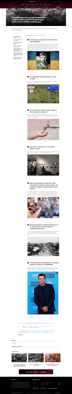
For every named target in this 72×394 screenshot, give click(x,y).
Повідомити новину (48, 392)
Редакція (38, 392)
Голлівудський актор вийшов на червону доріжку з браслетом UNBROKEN (18, 58)
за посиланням (35, 117)
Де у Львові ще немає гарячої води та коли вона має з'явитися (18, 43)
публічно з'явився (55, 268)
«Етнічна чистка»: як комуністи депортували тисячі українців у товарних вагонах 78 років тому (19, 365)
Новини (22, 4)
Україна (14, 354)
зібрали (28, 152)
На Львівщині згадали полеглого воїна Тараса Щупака (17, 37)
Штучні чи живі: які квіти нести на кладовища (36, 365)
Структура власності (28, 392)
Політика (27, 4)
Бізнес (37, 4)
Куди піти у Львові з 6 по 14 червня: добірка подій (18, 46)
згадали (37, 44)
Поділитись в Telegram (48, 331)
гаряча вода (31, 326)
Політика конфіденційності (52, 388)
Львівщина (24, 327)
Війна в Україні (25, 326)
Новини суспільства (15, 10)
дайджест (35, 326)
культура (46, 326)
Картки (20, 10)
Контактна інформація (43, 392)
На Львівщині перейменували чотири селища (18, 40)
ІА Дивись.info (28, 35)
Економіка (32, 4)
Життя (41, 4)
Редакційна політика (33, 392)
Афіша (49, 4)
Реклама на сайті (43, 388)
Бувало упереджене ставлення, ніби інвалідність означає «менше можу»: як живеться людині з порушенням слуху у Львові (18, 50)
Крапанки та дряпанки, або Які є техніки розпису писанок (52, 365)
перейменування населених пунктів (33, 327)
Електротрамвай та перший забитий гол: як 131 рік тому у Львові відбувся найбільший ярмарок (18, 54)
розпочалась (40, 231)
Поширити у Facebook (24, 331)
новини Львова (17, 392)
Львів (50, 326)
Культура (45, 4)
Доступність (41, 326)
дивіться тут (48, 82)
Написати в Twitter (37, 331)
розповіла (50, 193)
